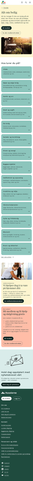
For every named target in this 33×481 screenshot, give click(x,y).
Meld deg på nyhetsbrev (11, 384)
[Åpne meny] (30, 2)
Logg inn (17, 398)
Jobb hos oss (5, 411)
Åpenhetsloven (5, 457)
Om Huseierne (5, 408)
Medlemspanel (5, 437)
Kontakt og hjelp (6, 425)
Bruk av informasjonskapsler (9, 445)
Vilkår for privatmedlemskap (9, 451)
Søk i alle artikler (6, 257)
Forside (5, 8)
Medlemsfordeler (6, 417)
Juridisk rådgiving (6, 428)
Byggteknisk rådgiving (7, 431)
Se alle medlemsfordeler (11, 33)
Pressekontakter (6, 434)
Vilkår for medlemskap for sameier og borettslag (15, 454)
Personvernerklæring (7, 448)
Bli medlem (6, 28)
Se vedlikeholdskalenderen (13, 301)
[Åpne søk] (26, 2)
